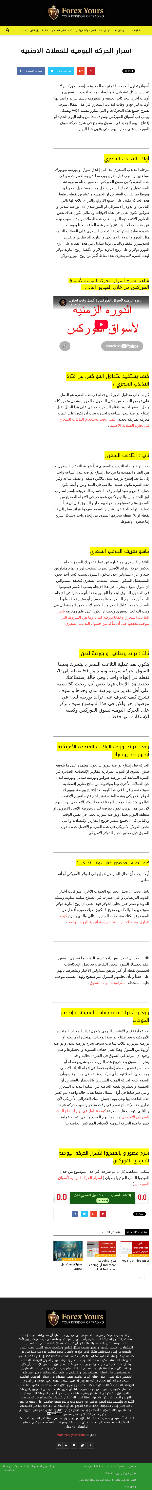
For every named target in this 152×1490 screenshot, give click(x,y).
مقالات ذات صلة (137, 1232)
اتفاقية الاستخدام (116, 1466)
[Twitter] (82, 1445)
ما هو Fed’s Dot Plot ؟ (135, 1263)
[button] (7, 30)
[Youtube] (59, 1445)
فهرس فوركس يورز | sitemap (120, 1473)
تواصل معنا (104, 30)
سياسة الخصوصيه (93, 1466)
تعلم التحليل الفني (39, 30)
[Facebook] (90, 1445)
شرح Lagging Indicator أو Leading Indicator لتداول (102, 1265)
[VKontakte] (66, 1445)
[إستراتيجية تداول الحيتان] (68, 1251)
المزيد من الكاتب (112, 1232)
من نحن (121, 30)
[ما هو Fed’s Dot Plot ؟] (134, 1249)
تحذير (24, 30)
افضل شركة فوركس (86, 30)
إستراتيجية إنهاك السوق (107, 983)
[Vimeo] (74, 1445)
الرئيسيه (136, 30)
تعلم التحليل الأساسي (61, 30)
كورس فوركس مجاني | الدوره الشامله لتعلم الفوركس (108, 1480)
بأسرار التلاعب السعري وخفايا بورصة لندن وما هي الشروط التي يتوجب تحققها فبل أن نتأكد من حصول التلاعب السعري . (102, 617)
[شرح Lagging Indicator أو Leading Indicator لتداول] (101, 1249)
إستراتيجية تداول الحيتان (72, 1267)
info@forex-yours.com (70, 1435)
